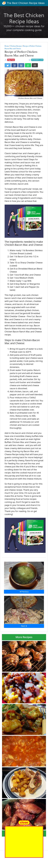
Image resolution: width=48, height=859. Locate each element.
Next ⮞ (24, 626)
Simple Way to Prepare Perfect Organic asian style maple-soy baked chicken (22, 813)
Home (7, 46)
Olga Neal (11, 60)
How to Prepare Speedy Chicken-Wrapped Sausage (20, 782)
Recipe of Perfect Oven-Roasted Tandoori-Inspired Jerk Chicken (19, 655)
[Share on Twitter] (8, 65)
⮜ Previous (24, 592)
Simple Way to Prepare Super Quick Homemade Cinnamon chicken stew (21, 750)
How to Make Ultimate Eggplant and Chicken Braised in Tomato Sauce (21, 719)
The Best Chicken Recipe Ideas (25, 3)
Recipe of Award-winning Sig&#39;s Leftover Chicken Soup (24, 575)
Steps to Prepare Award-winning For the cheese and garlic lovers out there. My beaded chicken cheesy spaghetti (24, 609)
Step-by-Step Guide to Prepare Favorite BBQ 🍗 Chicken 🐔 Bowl (23, 687)
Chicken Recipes (16, 46)
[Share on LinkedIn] (21, 65)
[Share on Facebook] (14, 65)
